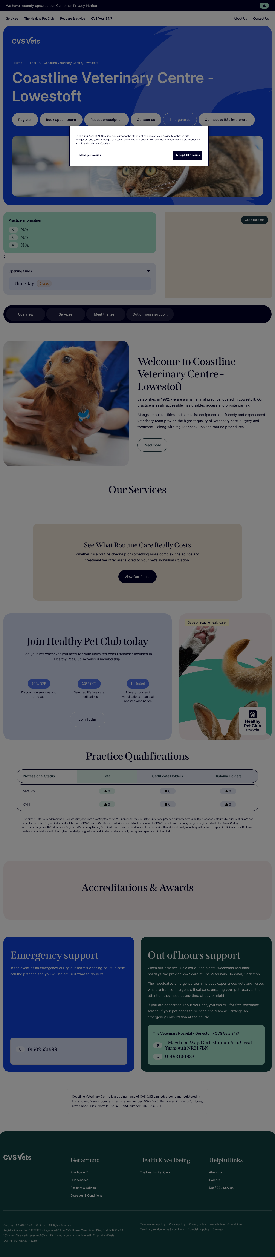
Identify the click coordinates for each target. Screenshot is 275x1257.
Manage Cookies (90, 155)
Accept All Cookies (188, 155)
